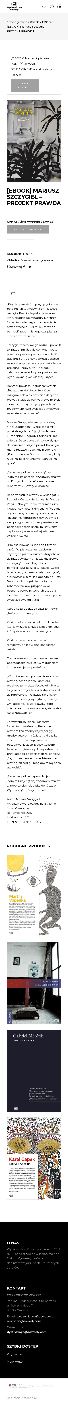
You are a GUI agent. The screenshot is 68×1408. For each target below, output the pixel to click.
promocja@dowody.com (24, 1321)
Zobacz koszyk (23, 85)
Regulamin (14, 1354)
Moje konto (15, 1361)
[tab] (12, 292)
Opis (12, 292)
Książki (34, 22)
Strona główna (17, 22)
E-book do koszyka (27, 229)
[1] (52, 7)
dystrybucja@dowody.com (27, 1332)
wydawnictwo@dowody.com (36, 1316)
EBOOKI (48, 22)
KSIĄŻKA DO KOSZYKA (34, 923)
